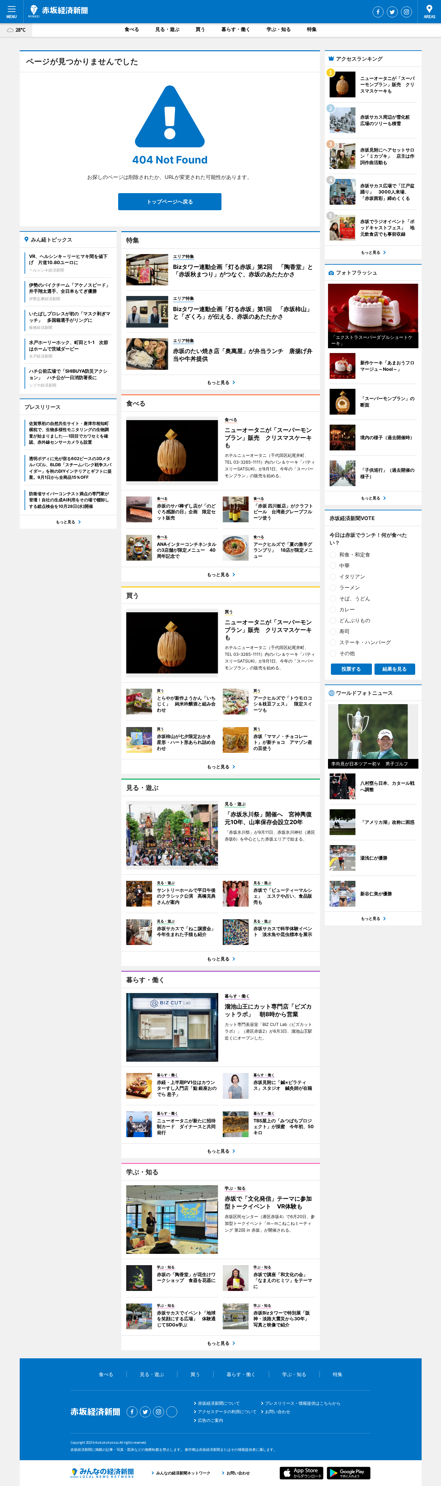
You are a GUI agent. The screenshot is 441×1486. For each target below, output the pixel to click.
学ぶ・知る (279, 29)
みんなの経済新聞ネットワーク (102, 1473)
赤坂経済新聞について (219, 1403)
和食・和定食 (354, 554)
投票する (351, 669)
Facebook (378, 11)
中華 (344, 565)
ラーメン (349, 587)
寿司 (344, 631)
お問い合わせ (277, 1411)
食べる (132, 29)
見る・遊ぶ (167, 29)
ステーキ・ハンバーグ (365, 642)
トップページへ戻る (170, 201)
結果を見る (395, 669)
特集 (312, 29)
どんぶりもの (354, 620)
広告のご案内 (210, 1420)
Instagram (406, 11)
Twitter (392, 11)
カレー (347, 609)
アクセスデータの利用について (227, 1411)
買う (200, 29)
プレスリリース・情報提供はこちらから (303, 1403)
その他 (347, 653)
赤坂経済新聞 (58, 11)
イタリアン (352, 576)
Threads (171, 1411)
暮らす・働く (236, 29)
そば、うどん (354, 598)
